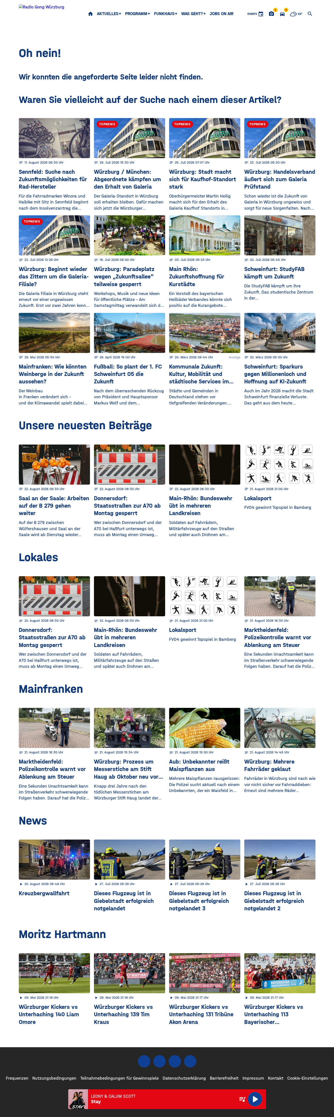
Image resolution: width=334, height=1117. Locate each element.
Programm (136, 13)
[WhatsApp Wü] (190, 1061)
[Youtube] (175, 1061)
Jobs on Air (221, 13)
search (310, 14)
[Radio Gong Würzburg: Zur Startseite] (41, 14)
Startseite (90, 14)
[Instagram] (159, 1061)
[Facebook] (144, 1061)
